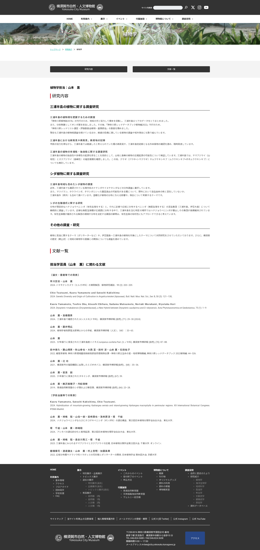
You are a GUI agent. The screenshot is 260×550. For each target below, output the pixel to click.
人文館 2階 (94, 502)
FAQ (57, 496)
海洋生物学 (201, 483)
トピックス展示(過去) (98, 489)
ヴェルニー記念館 (132, 497)
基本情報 (60, 480)
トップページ (55, 49)
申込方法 (127, 480)
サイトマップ (56, 519)
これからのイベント (133, 473)
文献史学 (200, 496)
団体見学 (60, 490)
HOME (70, 19)
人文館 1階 (94, 506)
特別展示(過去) (95, 483)
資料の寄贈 (164, 486)
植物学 (199, 480)
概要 (161, 473)
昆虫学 (199, 489)
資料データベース (199, 506)
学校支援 (60, 493)
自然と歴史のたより (200, 473)
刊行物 (162, 476)
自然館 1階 (94, 499)
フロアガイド (62, 487)
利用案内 (85, 19)
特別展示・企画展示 (92, 473)
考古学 (199, 493)
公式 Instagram (180, 519)
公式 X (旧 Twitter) (160, 519)
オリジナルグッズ (167, 480)
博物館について (163, 19)
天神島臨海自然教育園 (134, 494)
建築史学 (200, 499)
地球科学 (200, 486)
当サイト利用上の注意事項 (80, 519)
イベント (120, 19)
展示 (103, 19)
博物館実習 (164, 489)
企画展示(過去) (95, 486)
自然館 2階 (94, 496)
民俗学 (199, 502)
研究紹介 (68, 49)
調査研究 (186, 19)
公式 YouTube (198, 519)
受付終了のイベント (133, 476)
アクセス (60, 483)
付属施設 (140, 19)
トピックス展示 (90, 476)
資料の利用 (164, 483)
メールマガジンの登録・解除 (133, 519)
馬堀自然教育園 (130, 490)
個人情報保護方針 (106, 519)
